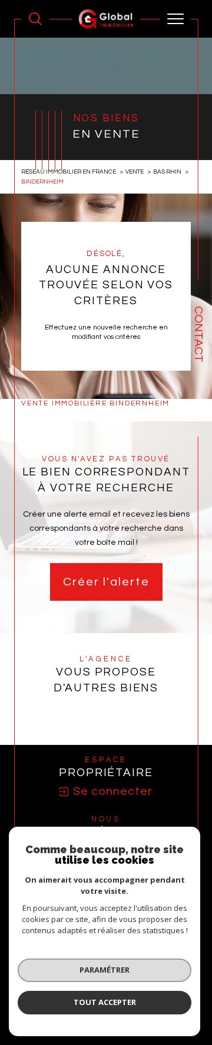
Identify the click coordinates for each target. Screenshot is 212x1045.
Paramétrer (105, 969)
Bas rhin (167, 172)
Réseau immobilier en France (68, 172)
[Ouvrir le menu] (175, 19)
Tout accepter (105, 1002)
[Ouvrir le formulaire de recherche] (35, 19)
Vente (134, 172)
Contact (198, 334)
